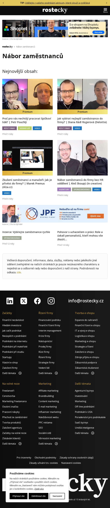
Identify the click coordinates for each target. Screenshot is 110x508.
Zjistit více (39, 488)
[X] (23, 300)
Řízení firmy (45, 357)
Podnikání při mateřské (14, 346)
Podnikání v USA (83, 411)
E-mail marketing (48, 406)
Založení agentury (12, 427)
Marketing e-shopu (85, 341)
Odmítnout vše (39, 496)
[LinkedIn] (9, 300)
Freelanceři (8, 390)
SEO (41, 427)
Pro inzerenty (24, 457)
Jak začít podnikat (11, 330)
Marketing (80, 401)
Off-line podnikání (84, 406)
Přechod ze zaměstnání (14, 417)
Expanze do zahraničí (86, 320)
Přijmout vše (18, 496)
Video (37, 128)
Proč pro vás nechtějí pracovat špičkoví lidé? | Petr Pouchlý (26, 120)
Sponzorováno (82, 189)
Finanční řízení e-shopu (87, 325)
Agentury (64, 189)
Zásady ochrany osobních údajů (77, 457)
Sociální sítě (45, 433)
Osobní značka (10, 406)
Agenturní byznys (84, 390)
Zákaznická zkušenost (87, 367)
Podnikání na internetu (14, 341)
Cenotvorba (8, 396)
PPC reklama (45, 422)
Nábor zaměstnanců (25, 46)
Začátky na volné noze (14, 433)
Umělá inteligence (84, 427)
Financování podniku (50, 320)
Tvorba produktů (11, 422)
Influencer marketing (50, 411)
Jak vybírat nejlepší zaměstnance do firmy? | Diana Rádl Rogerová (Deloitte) (82, 120)
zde (19, 272)
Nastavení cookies (71, 462)
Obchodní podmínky (45, 457)
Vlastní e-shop (10, 362)
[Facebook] (37, 300)
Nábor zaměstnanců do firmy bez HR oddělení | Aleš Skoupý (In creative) (80, 181)
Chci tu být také (16, 39)
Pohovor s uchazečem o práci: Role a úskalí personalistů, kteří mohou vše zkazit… (80, 235)
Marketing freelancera (14, 401)
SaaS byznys (81, 422)
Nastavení (57, 496)
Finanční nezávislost (13, 320)
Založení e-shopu (84, 351)
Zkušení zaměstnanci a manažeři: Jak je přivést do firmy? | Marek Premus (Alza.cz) (27, 183)
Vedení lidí (25, 128)
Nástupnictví (45, 341)
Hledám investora (11, 325)
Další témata (9, 373)
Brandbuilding (46, 396)
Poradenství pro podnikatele (90, 417)
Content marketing (49, 401)
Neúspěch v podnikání (14, 336)
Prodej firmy (45, 346)
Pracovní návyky (11, 411)
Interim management (50, 330)
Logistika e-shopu (84, 336)
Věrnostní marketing (50, 438)
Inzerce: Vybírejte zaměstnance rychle (26, 232)
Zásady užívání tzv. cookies (43, 462)
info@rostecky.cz (86, 301)
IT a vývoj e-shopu (85, 330)
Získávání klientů (11, 438)
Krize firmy (44, 336)
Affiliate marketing (48, 390)
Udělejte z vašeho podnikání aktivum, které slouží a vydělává (57, 2)
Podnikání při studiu (13, 351)
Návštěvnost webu (49, 417)
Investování (81, 396)
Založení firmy (9, 367)
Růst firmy (9, 128)
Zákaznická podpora (86, 362)
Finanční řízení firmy (49, 325)
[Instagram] (51, 300)
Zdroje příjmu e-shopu (87, 357)
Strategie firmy (46, 362)
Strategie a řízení (84, 346)
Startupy (7, 357)
